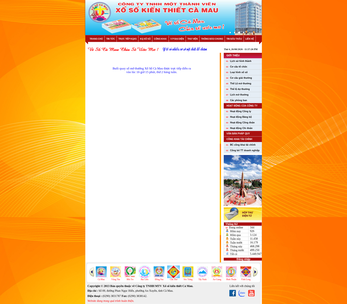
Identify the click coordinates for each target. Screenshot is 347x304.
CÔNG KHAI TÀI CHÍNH (239, 139)
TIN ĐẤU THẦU (234, 39)
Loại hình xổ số (237, 72)
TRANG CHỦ (96, 39)
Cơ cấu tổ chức (236, 66)
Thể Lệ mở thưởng (238, 83)
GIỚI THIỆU (232, 55)
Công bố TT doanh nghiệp (243, 150)
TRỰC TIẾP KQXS (127, 39)
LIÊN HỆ (249, 39)
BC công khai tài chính (241, 144)
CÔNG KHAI (160, 39)
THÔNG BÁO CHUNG (212, 39)
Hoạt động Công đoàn (240, 122)
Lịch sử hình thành (238, 61)
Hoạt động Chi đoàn (239, 128)
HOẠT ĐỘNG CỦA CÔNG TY (242, 105)
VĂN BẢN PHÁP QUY (238, 133)
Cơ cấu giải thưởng (239, 77)
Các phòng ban (236, 100)
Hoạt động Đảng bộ (239, 117)
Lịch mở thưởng (237, 94)
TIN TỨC (110, 39)
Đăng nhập (242, 259)
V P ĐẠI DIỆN (177, 39)
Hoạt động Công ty (238, 111)
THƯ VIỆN (192, 39)
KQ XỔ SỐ (145, 39)
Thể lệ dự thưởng (238, 89)
